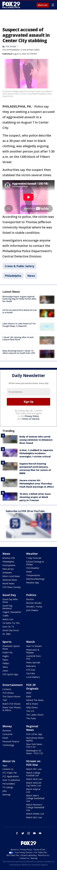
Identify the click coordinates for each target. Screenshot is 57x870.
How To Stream (34, 646)
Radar (29, 571)
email (40, 833)
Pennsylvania (8, 565)
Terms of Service (30, 418)
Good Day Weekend (7, 607)
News (31, 275)
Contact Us (7, 769)
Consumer (7, 734)
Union (5, 670)
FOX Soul (30, 669)
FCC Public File (9, 772)
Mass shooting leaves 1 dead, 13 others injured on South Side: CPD (18, 352)
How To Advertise (11, 780)
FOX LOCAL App (34, 734)
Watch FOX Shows (11, 703)
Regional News (32, 728)
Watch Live (42, 5)
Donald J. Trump (34, 606)
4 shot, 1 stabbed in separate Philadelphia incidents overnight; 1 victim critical (36, 453)
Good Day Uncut (10, 630)
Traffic (5, 615)
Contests (6, 689)
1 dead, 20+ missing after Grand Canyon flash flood (17, 338)
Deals (5, 737)
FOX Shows (8, 692)
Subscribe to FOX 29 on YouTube (25, 511)
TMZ (4, 700)
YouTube (30, 673)
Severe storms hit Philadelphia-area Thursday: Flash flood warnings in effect (36, 483)
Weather (32, 553)
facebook (17, 833)
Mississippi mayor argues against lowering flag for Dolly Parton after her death (19, 299)
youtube (34, 833)
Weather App (32, 582)
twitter (22, 833)
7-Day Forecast (33, 558)
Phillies (5, 663)
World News (8, 583)
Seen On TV (8, 626)
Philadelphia (13, 275)
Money (7, 726)
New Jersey (8, 568)
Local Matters (33, 677)
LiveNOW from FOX (33, 657)
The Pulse (31, 718)
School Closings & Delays (35, 563)
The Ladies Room (35, 714)
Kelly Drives (32, 707)
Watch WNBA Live (35, 813)
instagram (28, 833)
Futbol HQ (7, 652)
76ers (5, 667)
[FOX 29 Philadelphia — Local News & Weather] (11, 5)
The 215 (30, 711)
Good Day (9, 595)
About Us (8, 761)
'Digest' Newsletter (11, 612)
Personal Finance (10, 741)
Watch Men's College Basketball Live (35, 798)
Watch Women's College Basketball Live (35, 807)
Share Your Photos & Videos (11, 709)
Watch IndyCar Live (33, 790)
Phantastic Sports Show (11, 647)
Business (6, 730)
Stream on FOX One (33, 763)
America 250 (8, 558)
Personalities (8, 783)
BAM (28, 696)
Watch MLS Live (34, 817)
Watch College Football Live (33, 774)
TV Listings (7, 787)
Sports (6, 642)
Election (30, 599)
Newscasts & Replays (32, 651)
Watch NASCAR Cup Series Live (33, 784)
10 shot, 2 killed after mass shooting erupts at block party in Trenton (35, 497)
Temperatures (33, 575)
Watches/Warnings (35, 578)
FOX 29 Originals (32, 686)
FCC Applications (10, 776)
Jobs (4, 791)
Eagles (5, 656)
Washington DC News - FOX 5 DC (34, 752)
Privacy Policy (32, 416)
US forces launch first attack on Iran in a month (19, 311)
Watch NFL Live (34, 769)
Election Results (34, 602)
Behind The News (35, 700)
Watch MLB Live (34, 779)
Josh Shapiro (32, 610)
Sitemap (6, 794)
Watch (30, 642)
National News (9, 579)
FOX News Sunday (11, 587)
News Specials (33, 662)
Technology (8, 745)
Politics (31, 595)
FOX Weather (32, 568)
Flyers (5, 659)
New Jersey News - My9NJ (35, 739)
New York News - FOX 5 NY (34, 745)
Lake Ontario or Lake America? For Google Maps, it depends (19, 324)
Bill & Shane (32, 703)
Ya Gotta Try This (11, 623)
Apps (4, 765)
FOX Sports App (10, 674)
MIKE (28, 692)
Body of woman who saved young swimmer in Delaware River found (35, 439)
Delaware (7, 572)
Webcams (31, 666)
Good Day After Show (10, 600)
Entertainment (12, 685)
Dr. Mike (6, 633)
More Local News (11, 576)
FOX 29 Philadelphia (11, 49)
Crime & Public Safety (30, 49)
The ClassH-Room (11, 696)
